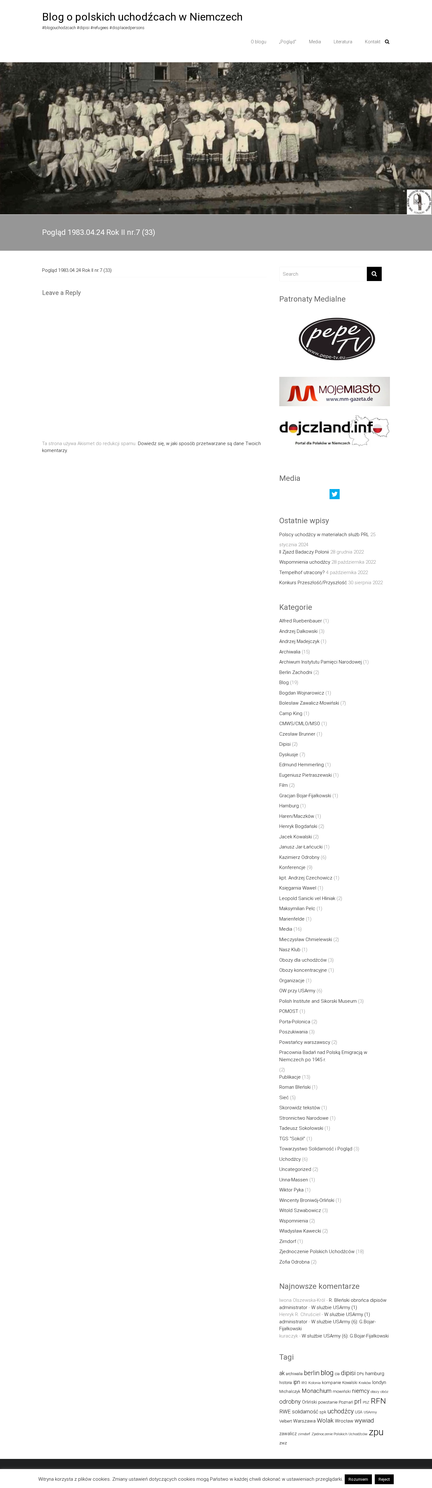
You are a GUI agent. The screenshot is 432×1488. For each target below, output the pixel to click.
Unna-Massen (293, 1180)
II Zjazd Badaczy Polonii (304, 552)
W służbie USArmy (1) (334, 1307)
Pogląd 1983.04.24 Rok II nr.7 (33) (77, 270)
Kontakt (372, 41)
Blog (284, 682)
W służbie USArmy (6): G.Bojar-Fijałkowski (345, 1336)
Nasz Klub (289, 949)
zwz (283, 1443)
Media (315, 41)
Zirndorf (287, 1241)
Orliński (309, 1402)
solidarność (305, 1412)
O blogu (258, 41)
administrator (293, 1307)
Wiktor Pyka (291, 1190)
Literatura (343, 41)
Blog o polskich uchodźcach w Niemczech (142, 16)
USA (358, 1412)
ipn (296, 1382)
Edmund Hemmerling (301, 765)
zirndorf (304, 1434)
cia (337, 1373)
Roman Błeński (295, 1087)
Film (283, 785)
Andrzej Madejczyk (299, 641)
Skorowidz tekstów (299, 1108)
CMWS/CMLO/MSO (299, 723)
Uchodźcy (290, 1159)
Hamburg (289, 806)
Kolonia (314, 1383)
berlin (311, 1373)
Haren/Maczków (296, 816)
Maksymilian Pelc (297, 908)
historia (285, 1382)
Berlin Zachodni (295, 672)
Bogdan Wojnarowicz (301, 693)
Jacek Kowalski (295, 837)
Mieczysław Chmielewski (305, 939)
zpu (376, 1432)
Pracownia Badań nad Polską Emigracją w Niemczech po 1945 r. (323, 1056)
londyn (379, 1382)
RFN (378, 1400)
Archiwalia (289, 652)
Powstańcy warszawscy (304, 1042)
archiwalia (294, 1373)
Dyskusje (288, 754)
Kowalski (349, 1382)
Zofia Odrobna (294, 1262)
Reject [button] (384, 1479)
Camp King (290, 713)
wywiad (364, 1420)
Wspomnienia (293, 1221)
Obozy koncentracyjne (303, 970)
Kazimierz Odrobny (299, 857)
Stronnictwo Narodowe (304, 1118)
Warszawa (304, 1421)
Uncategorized (295, 1169)
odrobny (290, 1401)
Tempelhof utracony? (302, 572)
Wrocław (344, 1421)
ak (282, 1373)
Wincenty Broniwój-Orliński (306, 1200)
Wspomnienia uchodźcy (304, 562)
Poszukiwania (293, 1032)
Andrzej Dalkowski (298, 631)
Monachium (316, 1390)
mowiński (342, 1391)
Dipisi (285, 744)
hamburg (374, 1373)
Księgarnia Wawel (297, 888)
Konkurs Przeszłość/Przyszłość (313, 582)
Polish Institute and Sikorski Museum (318, 1001)
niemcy (360, 1391)
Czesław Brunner (297, 734)
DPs (360, 1373)
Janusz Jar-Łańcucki (301, 847)
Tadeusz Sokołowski (301, 1128)
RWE (285, 1411)
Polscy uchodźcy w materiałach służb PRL (324, 534)
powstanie (327, 1402)
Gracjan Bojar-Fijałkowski (305, 796)
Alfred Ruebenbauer (300, 621)
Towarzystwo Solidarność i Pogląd (315, 1149)
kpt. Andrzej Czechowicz (305, 878)
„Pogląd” (287, 41)
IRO (304, 1383)
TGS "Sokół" (292, 1139)
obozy (375, 1392)
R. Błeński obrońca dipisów (357, 1300)
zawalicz (288, 1433)
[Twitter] (334, 495)
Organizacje (292, 980)
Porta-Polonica (294, 1022)
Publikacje (290, 1077)
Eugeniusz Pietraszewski (305, 775)
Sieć (284, 1097)
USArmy (370, 1412)
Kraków (365, 1383)
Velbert (285, 1421)
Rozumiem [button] (358, 1479)
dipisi (348, 1373)
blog (327, 1373)
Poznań (346, 1402)
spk (322, 1412)
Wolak (325, 1420)
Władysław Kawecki (300, 1231)
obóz (384, 1391)
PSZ (366, 1402)
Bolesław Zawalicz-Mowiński (309, 703)
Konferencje (292, 867)
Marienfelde (292, 919)
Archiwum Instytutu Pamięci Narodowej (320, 662)
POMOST (288, 1011)
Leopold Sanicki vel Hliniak (307, 898)
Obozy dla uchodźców (303, 960)
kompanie (331, 1382)
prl (357, 1401)
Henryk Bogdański (298, 826)
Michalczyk (289, 1391)
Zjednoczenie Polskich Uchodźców (317, 1251)
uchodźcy (340, 1411)
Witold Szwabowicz (300, 1210)
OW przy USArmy (297, 991)
